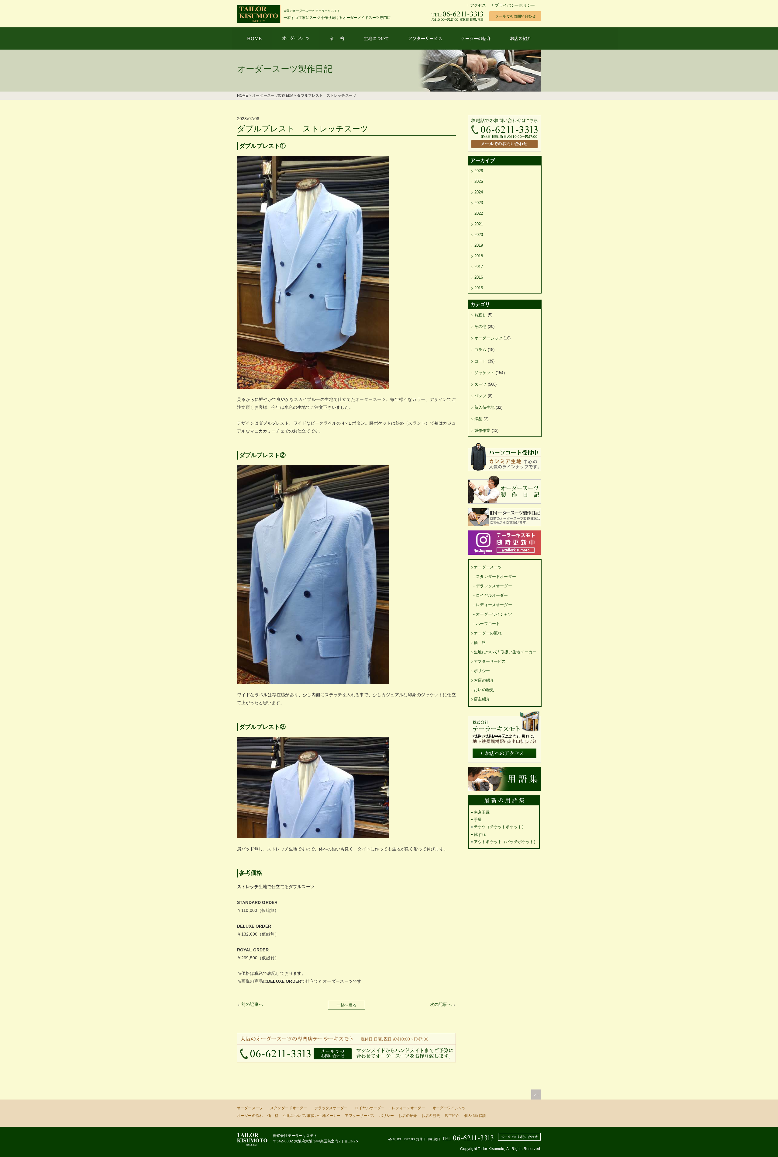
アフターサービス (490, 661)
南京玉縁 (482, 812)
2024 (478, 192)
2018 (478, 256)
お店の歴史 (484, 689)
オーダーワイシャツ (494, 614)
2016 (478, 277)
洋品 (478, 419)
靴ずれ (480, 834)
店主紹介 (482, 699)
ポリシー (482, 671)
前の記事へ (252, 1004)
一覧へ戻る (346, 1005)
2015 (478, 288)
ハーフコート (488, 623)
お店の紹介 (484, 680)
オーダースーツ (488, 567)
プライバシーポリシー (515, 5)
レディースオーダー (494, 605)
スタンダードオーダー (496, 576)
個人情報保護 (475, 1116)
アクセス (478, 5)
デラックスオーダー (494, 586)
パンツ (480, 396)
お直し (480, 315)
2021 (478, 224)
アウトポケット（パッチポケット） (506, 841)
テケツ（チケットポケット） (500, 827)
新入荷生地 (484, 407)
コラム (480, 349)
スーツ (480, 384)
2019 (478, 245)
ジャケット (484, 372)
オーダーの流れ (488, 633)
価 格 (480, 642)
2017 (478, 266)
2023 (478, 202)
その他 (480, 326)
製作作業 (482, 430)
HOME (242, 95)
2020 (478, 234)
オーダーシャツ (488, 338)
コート (480, 361)
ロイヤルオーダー (492, 595)
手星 (478, 819)
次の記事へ (441, 1004)
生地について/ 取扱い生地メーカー (505, 652)
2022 (478, 213)
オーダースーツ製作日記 (272, 95)
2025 (478, 181)
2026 (478, 171)
